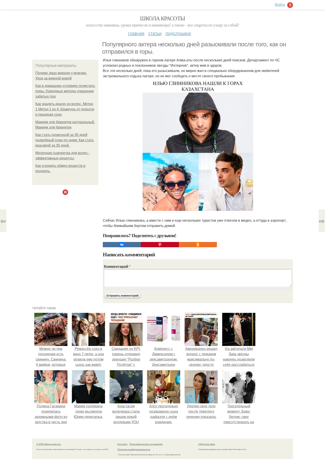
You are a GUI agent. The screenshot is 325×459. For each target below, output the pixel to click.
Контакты (122, 444)
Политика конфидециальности (133, 449)
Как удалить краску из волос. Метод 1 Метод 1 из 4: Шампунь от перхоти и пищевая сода (64, 109)
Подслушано (178, 33)
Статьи (155, 33)
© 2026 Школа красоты (48, 444)
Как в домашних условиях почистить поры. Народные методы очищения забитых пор (65, 91)
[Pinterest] (160, 244)
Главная (136, 33)
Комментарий (117, 266)
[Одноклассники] (198, 244)
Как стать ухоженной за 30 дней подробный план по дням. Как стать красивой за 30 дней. (64, 140)
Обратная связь (206, 444)
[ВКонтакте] (122, 244)
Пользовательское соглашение (146, 444)
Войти (280, 4)
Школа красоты (162, 18)
